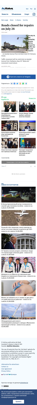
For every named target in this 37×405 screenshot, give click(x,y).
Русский (6, 374)
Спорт (27, 14)
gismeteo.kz (24, 383)
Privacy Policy (5, 371)
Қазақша (14, 374)
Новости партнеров (9, 185)
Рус (31, 9)
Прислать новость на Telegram (20, 77)
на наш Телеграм (25, 92)
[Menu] (35, 9)
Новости (5, 14)
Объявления (16, 14)
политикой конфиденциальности (13, 396)
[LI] (5, 379)
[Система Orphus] (5, 386)
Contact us (4, 366)
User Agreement (6, 369)
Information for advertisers (10, 364)
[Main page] (7, 9)
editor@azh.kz (8, 93)
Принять (18, 401)
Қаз (27, 9)
